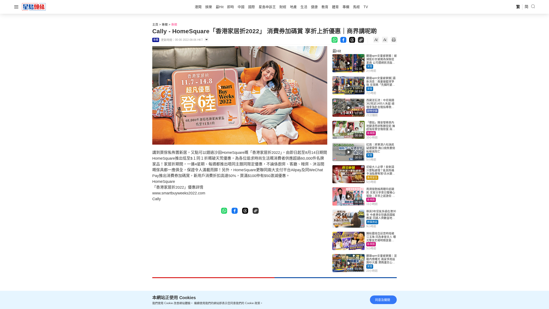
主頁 (155, 24)
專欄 (165, 24)
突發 (369, 66)
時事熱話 (372, 222)
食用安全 (372, 177)
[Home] (33, 7)
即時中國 (372, 111)
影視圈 (371, 133)
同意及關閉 (382, 299)
